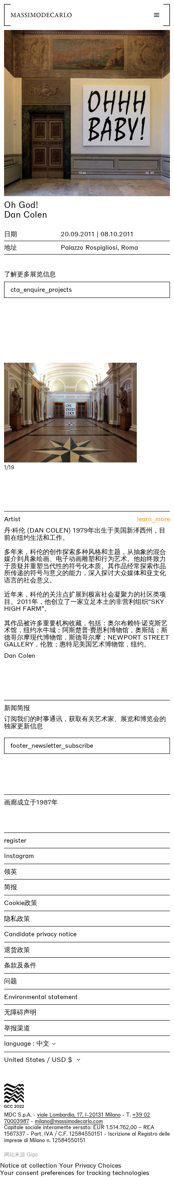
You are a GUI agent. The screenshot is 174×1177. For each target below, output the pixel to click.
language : (20, 1043)
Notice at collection (28, 1165)
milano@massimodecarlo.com (69, 1121)
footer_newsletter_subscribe (52, 745)
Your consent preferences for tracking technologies (74, 1172)
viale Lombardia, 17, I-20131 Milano (79, 1114)
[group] (87, 412)
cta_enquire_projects (41, 289)
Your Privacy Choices (90, 1165)
